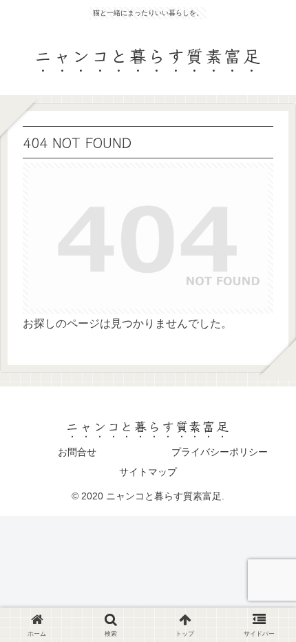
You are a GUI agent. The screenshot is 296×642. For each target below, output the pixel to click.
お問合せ (77, 451)
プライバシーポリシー (219, 451)
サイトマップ (148, 471)
